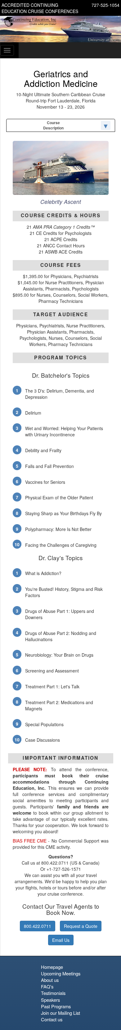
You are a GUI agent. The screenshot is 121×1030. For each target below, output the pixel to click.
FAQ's (47, 986)
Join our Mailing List (60, 1013)
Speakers (50, 999)
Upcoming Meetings (60, 973)
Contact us (51, 1019)
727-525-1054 (105, 5)
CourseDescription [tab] (53, 125)
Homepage (52, 967)
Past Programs (56, 1006)
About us (50, 980)
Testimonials (53, 993)
